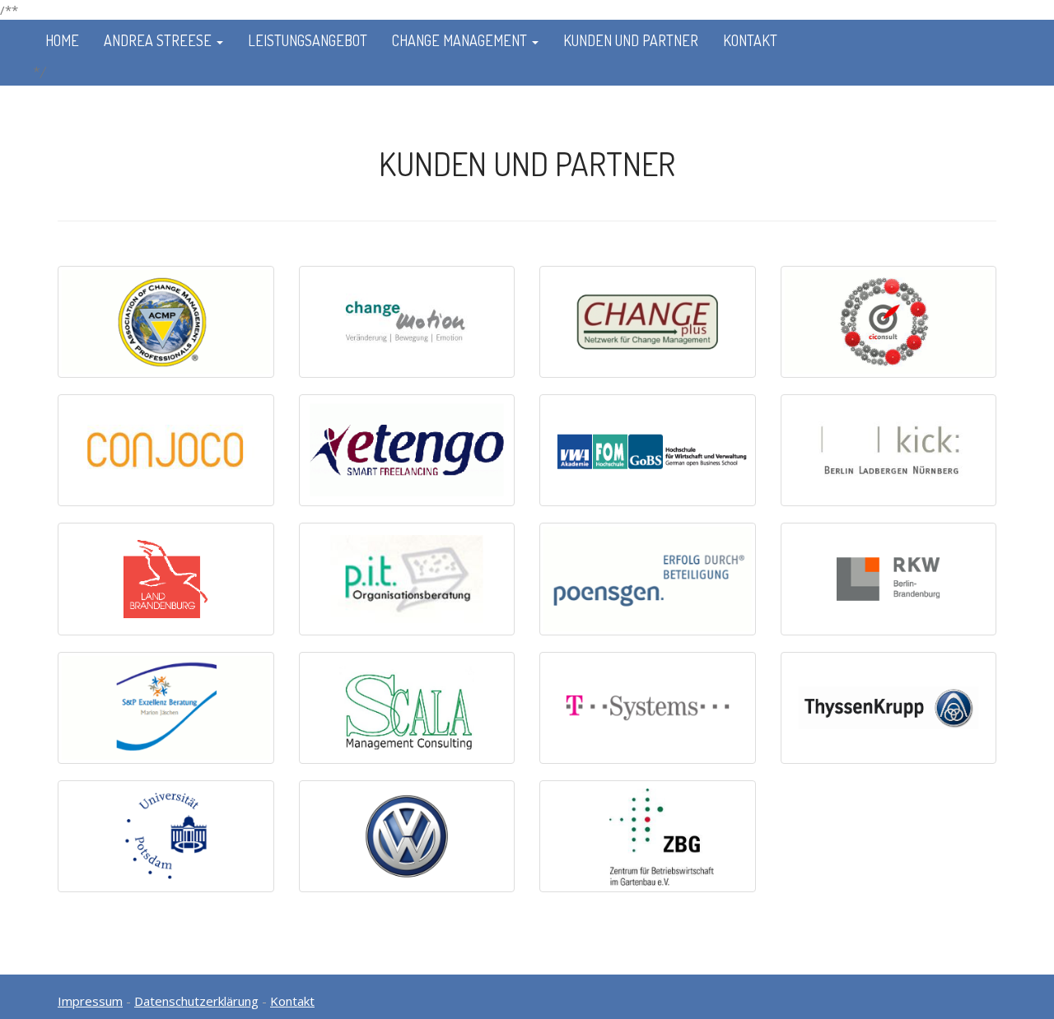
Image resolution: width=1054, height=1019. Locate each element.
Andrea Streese (159, 40)
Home (62, 40)
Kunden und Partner (630, 40)
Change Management (461, 40)
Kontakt (750, 40)
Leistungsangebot (307, 40)
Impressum (90, 1001)
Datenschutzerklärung (196, 1001)
